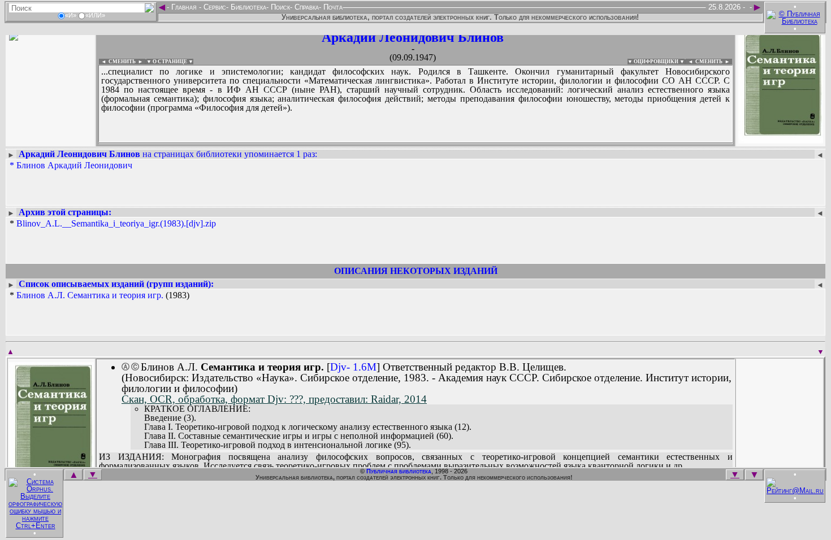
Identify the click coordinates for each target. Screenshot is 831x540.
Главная (184, 7)
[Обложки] (780, 140)
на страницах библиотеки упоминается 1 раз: (168, 154)
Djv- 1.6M (353, 367)
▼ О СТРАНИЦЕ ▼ (169, 61)
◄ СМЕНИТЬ (117, 61)
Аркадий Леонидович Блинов (413, 37)
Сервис (213, 7)
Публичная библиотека (398, 471)
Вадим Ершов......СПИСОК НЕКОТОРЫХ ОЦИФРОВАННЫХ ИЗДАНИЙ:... (372, 143)
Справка (305, 7)
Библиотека (247, 7)
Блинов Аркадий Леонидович (74, 165)
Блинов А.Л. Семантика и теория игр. (89, 295)
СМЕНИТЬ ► (713, 61)
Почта (332, 7)
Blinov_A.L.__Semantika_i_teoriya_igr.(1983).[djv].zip (116, 223)
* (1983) (99, 295)
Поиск (279, 7)
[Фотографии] (50, 140)
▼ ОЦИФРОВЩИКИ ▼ (656, 61)
